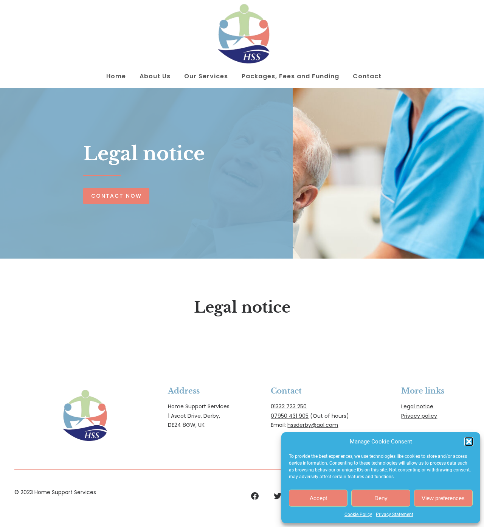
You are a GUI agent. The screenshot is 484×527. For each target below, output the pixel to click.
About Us (155, 76)
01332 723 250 (289, 406)
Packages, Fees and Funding (290, 76)
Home (116, 76)
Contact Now (116, 196)
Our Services (206, 76)
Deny (381, 498)
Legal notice (417, 406)
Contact (367, 76)
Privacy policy (419, 416)
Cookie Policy (358, 514)
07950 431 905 (290, 416)
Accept (318, 498)
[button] (469, 441)
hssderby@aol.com (312, 425)
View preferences (443, 498)
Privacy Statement (394, 514)
